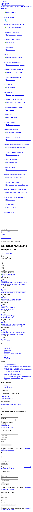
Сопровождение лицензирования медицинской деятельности (14, 373)
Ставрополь (4, 1)
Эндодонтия (8, 114)
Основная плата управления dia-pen (12, 334)
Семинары (24, 6)
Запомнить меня (8, 422)
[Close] (1, 456)
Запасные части (9, 212)
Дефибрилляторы (9, 167)
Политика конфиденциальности (11, 404)
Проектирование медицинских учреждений (18, 376)
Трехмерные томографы (11, 32)
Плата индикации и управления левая (13, 292)
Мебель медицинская (11, 129)
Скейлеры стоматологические (13, 107)
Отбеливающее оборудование (13, 152)
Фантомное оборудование (12, 182)
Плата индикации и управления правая (13, 284)
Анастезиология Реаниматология (14, 197)
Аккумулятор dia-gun (7, 309)
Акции (3, 6)
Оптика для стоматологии (12, 77)
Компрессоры (8, 54)
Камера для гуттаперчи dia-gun (10, 301)
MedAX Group (19, 5)
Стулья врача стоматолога (12, 137)
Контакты (4, 8)
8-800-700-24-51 (6, 3)
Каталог (14, 6)
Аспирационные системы (12, 62)
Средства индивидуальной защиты (15, 189)
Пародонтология (9, 122)
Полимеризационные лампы (13, 99)
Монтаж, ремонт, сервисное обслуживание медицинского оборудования (17, 367)
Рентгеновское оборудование (13, 69)
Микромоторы (8, 92)
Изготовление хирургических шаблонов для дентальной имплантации (18, 370)
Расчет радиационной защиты (13, 378)
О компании (8, 347)
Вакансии (7, 358)
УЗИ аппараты (9, 204)
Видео (6, 357)
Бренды (6, 355)
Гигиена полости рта (10, 159)
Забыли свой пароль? (7, 427)
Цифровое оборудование (12, 39)
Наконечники (8, 84)
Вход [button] (6, 386)
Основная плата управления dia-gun (12, 326)
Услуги (19, 6)
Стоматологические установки (14, 24)
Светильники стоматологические (14, 174)
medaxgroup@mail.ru (7, 398)
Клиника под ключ (10, 364)
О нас (30, 6)
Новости (8, 6)
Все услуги (7, 379)
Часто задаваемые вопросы (12, 353)
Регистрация (8, 387)
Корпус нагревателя (7, 276)
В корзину (4, 281)
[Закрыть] (1, 255)
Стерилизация (8, 47)
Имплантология (9, 17)
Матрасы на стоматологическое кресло (16, 144)
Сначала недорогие (7, 253)
